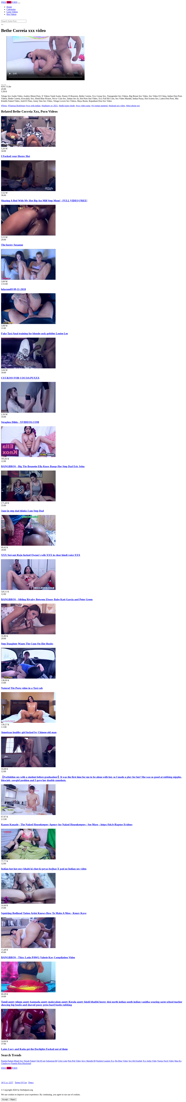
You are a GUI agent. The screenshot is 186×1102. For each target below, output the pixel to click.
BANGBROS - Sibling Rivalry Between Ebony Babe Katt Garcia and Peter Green (47, 599)
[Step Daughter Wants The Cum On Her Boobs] (28, 633)
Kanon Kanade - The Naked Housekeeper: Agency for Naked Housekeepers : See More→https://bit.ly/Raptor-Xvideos (66, 824)
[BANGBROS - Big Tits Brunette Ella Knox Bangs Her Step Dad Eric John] (28, 456)
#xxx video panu (83, 105)
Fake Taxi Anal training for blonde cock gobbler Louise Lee (34, 333)
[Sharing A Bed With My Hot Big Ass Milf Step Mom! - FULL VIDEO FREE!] (28, 190)
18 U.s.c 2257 (7, 1082)
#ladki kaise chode (67, 105)
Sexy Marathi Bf (88, 1061)
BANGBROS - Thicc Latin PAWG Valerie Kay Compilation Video (38, 957)
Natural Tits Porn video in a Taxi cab (22, 688)
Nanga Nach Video (165, 1061)
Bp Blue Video (121, 1061)
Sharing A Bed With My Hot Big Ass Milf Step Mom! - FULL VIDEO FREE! (44, 200)
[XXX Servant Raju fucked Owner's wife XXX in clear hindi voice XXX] (28, 545)
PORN (9, 2)
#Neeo (4, 105)
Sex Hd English (135, 1061)
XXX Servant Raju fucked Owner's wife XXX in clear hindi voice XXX (40, 555)
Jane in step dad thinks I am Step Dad (22, 510)
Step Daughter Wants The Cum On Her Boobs (27, 643)
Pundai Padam (7, 1061)
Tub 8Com (40, 1061)
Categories (11, 9)
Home (9, 7)
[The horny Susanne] (28, 235)
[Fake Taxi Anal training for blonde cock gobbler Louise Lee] (28, 323)
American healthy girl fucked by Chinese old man (29, 732)
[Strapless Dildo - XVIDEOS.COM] (28, 412)
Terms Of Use (21, 1082)
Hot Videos (11, 14)
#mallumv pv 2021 (50, 105)
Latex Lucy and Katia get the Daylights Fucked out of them (34, 1049)
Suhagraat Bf (51, 1061)
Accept (5, 1099)
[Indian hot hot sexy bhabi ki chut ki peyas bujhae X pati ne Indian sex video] (28, 859)
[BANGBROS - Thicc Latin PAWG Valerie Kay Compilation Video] (28, 947)
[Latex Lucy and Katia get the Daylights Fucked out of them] (28, 1039)
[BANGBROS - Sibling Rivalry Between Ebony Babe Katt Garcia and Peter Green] (28, 589)
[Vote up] (2, 84)
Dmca (30, 1082)
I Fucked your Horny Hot (15, 156)
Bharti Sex (18, 1061)
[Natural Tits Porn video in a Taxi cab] (28, 678)
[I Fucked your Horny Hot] (28, 146)
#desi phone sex (133, 105)
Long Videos (12, 12)
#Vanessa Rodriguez (16, 105)
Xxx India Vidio (150, 1061)
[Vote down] (5, 84)
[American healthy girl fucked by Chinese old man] (28, 722)
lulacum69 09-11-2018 (13, 289)
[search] (2, 24)
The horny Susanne (12, 244)
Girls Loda (62, 1061)
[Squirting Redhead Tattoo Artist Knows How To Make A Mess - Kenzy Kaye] (28, 903)
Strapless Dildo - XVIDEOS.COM (20, 422)
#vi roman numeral (99, 105)
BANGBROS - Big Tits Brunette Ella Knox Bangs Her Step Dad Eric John (43, 466)
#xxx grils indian (33, 105)
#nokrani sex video (117, 105)
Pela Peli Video (74, 1061)
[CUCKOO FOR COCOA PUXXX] (28, 367)
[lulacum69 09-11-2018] (28, 279)
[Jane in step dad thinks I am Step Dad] (28, 500)
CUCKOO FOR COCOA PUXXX (20, 377)
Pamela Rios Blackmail (21, 1063)
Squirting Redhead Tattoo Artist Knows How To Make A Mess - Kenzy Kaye (43, 913)
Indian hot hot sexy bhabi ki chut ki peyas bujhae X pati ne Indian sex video (43, 868)
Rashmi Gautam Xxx (105, 1061)
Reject (13, 1099)
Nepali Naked (30, 1061)
